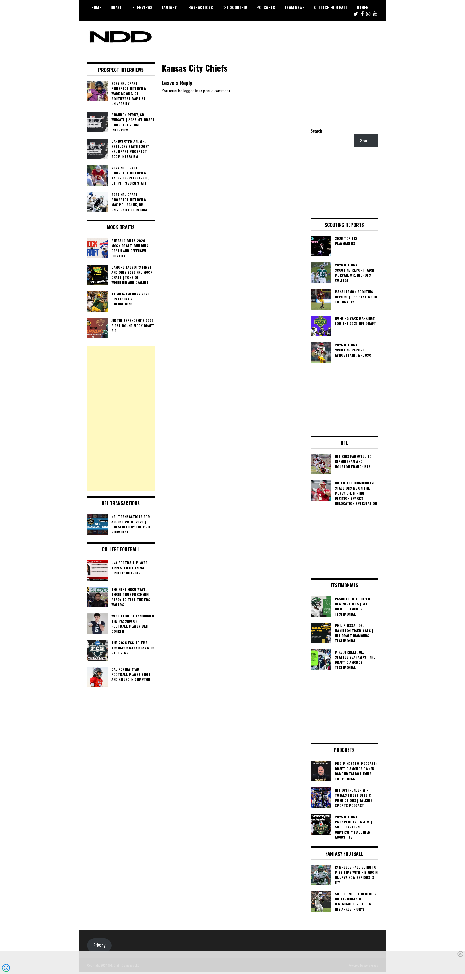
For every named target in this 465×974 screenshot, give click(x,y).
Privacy (99, 945)
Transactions (199, 7)
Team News (295, 7)
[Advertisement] (121, 418)
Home (96, 7)
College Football (331, 7)
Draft (116, 7)
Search (316, 131)
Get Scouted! (234, 7)
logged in (190, 91)
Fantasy (169, 7)
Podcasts (265, 7)
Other (363, 7)
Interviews (142, 7)
